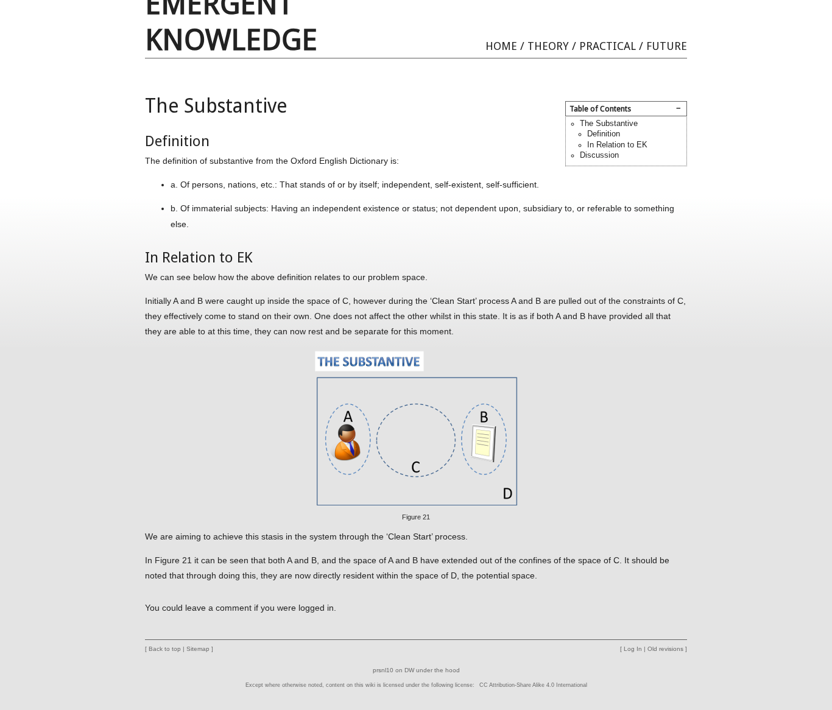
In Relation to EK (617, 145)
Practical (607, 46)
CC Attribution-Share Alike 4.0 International (533, 685)
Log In (633, 648)
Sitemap (198, 648)
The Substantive (609, 123)
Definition (603, 134)
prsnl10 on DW (393, 670)
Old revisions (665, 648)
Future (666, 46)
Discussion (599, 155)
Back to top (165, 648)
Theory (548, 46)
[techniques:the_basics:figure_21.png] (416, 426)
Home (501, 46)
